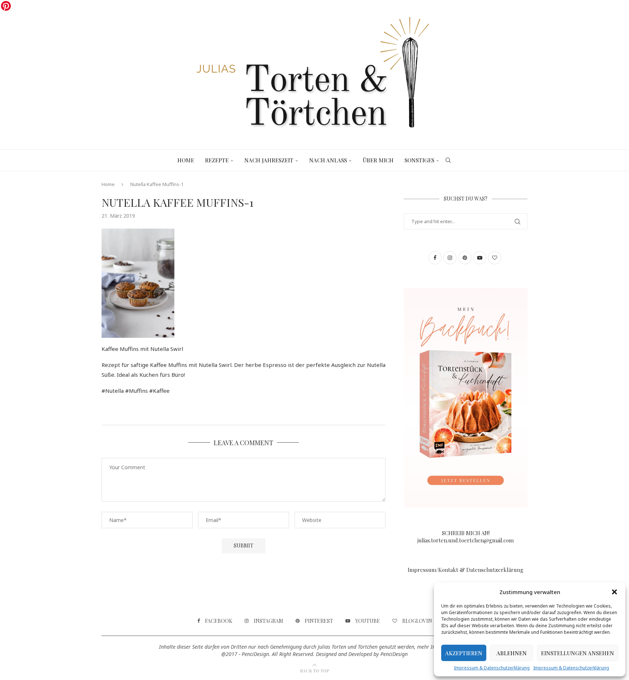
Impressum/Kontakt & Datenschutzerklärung (465, 569)
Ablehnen (512, 653)
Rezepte (217, 160)
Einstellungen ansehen (577, 653)
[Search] (448, 160)
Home (185, 160)
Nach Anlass (328, 160)
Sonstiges (419, 160)
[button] (614, 592)
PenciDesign (394, 654)
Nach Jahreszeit (268, 160)
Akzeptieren (463, 653)
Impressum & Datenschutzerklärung (492, 668)
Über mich (378, 160)
